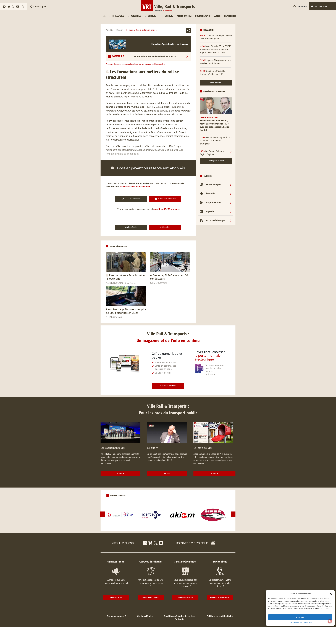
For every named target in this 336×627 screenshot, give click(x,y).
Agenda (210, 212)
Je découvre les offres (168, 386)
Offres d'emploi (213, 185)
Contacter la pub (116, 597)
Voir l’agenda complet (216, 161)
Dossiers (120, 30)
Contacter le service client (219, 597)
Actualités (110, 30)
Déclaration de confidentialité (301, 622)
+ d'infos (120, 473)
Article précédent (131, 227)
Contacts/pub (39, 6)
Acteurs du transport (216, 220)
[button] (330, 593)
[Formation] (231, 193)
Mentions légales (145, 616)
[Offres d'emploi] (231, 184)
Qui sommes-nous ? (116, 616)
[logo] (120, 515)
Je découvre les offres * (166, 199)
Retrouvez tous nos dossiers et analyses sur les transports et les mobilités (135, 64)
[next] (233, 514)
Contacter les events (185, 597)
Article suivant (165, 227)
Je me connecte (134, 199)
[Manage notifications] (330, 621)
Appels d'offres (213, 203)
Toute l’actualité (216, 83)
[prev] (102, 514)
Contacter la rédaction (151, 597)
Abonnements (320, 6)
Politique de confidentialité (220, 616)
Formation (211, 194)
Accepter (300, 617)
